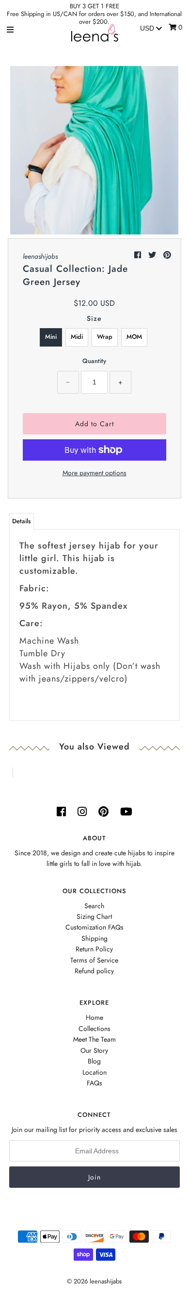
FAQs (94, 1083)
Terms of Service (94, 960)
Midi (77, 336)
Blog (94, 1061)
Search (94, 906)
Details (21, 521)
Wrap (104, 336)
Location (94, 1072)
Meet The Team (94, 1039)
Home (94, 1017)
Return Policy (94, 949)
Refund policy (94, 971)
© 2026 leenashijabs (94, 1281)
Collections (94, 1028)
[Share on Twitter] (153, 255)
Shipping (94, 938)
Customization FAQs (94, 927)
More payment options (94, 473)
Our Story (94, 1050)
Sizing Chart (94, 916)
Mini (51, 336)
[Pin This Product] (167, 255)
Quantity (94, 361)
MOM (134, 336)
